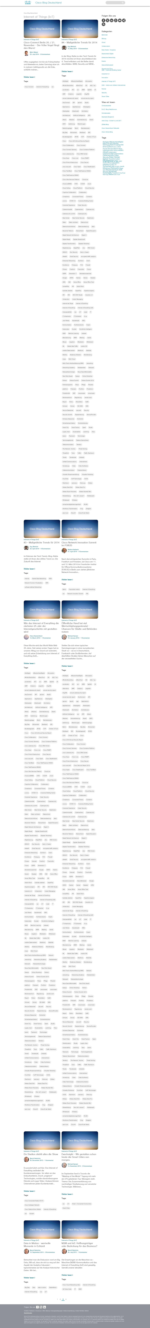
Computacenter (106, 105)
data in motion (42, 1287)
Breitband (82, 132)
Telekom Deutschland (82, 440)
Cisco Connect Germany (70, 149)
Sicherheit (80, 419)
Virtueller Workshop (87, 474)
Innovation (105, 77)
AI (95, 89)
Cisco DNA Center (82, 154)
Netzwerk (91, 367)
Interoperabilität (67, 312)
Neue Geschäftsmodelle (84, 372)
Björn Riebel (34, 52)
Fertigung (74, 265)
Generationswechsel (85, 273)
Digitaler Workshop (84, 243)
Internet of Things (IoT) (109, 81)
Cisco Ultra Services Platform (71, 179)
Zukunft (73, 513)
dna (84, 248)
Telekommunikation (68, 444)
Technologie (81, 436)
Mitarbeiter (81, 342)
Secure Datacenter (68, 410)
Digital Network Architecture (71, 235)
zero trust (65, 513)
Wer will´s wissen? (79, 496)
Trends (64, 457)
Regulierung (78, 397)
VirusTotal (65, 478)
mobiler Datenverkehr (69, 350)
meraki (89, 337)
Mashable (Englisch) (108, 117)
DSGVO (65, 252)
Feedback (32, 1310)
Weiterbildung (67, 496)
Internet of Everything (42, 87)
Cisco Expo (66, 158)
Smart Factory (75, 427)
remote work (88, 397)
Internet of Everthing (82, 303)
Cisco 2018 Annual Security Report (79, 141)
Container (89, 196)
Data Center (66, 218)
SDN (87, 406)
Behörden (105, 35)
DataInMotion (53, 1287)
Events (104, 61)
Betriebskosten (85, 128)
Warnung (82, 483)
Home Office (77, 282)
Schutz (72, 406)
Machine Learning (73, 333)
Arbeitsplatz (66, 111)
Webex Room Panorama (69, 491)
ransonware (91, 393)
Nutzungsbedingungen (56, 1310)
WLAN (86, 504)
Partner (65, 380)
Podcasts (73, 389)
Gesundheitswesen (107, 65)
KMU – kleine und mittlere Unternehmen (113, 85)
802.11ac (93, 85)
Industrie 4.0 (89, 295)
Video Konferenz (83, 466)
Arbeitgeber (86, 107)
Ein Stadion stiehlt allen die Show (41, 1154)
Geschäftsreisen (81, 881)
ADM (83, 89)
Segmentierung (79, 414)
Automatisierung (82, 119)
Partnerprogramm (67, 384)
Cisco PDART (85, 158)
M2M (64, 333)
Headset (93, 278)
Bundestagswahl (67, 137)
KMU (83, 320)
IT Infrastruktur (67, 316)
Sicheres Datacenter (68, 419)
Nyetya (77, 376)
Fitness (65, 269)
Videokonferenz (81, 470)
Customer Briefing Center (85, 201)
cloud (89, 184)
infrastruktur (66, 299)
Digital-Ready (66, 239)
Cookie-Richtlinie (80, 1310)
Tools (73, 453)
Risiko (71, 402)
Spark (84, 427)
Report (64, 402)
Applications (66, 107)
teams (64, 436)
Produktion (90, 389)
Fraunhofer (81, 269)
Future (89, 269)
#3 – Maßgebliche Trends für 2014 (41, 543)
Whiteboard (66, 500)
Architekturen (66, 115)
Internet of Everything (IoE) (85, 307)
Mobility (65, 355)
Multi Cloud (72, 359)
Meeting (82, 337)
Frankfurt (72, 269)
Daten (64, 222)
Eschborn (81, 260)
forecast (34, 861)
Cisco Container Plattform (87, 149)
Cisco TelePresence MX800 (70, 175)
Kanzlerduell (75, 320)
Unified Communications (69, 461)
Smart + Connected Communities (81, 1204)
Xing (81, 508)
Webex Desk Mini (68, 487)
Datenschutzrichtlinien (69, 226)
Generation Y (73, 273)
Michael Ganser (73, 636)
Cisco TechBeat (67, 171)
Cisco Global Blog (107, 132)
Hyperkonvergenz (89, 290)
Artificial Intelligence (79, 115)
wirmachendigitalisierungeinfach (72, 504)
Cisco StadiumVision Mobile (33, 1209)
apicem (80, 102)
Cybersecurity (90, 209)
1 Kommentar (46, 638)
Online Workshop (87, 376)
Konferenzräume (78, 325)
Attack (64, 119)
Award (91, 119)
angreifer (79, 94)
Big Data (65, 132)
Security (86, 410)
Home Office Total (89, 282)
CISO (76, 184)
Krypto (88, 325)
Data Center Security (78, 218)
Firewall (88, 265)
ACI (73, 89)
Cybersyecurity (82, 213)
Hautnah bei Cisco (107, 69)
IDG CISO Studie (77, 295)
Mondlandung (88, 355)
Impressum (39, 1310)
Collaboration (82, 192)
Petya (77, 384)
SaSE (87, 402)
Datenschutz (84, 222)
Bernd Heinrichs (35, 1158)
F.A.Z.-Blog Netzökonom (109, 109)
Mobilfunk (80, 350)
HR (73, 286)
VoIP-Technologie (76, 478)
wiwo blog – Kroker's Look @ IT (111, 120)
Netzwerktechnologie (69, 372)
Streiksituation (67, 1043)
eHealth (65, 256)
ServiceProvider (91, 414)
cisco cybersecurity (68, 154)
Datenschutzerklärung (68, 1310)
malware (84, 333)
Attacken (71, 119)
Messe (64, 342)
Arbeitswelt (75, 111)
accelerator (66, 89)
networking (90, 363)
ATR (89, 115)
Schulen (65, 406)
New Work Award (67, 376)
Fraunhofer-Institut (74, 589)
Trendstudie (72, 457)
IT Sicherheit (77, 316)
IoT (80, 312)
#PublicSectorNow (68, 85)
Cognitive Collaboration (69, 192)
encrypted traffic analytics (88, 256)
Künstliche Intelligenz (85, 329)
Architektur (85, 111)
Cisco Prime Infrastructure (70, 162)
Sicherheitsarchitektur (69, 423)
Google (65, 278)
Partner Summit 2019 (88, 380)
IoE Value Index (67, 1289)
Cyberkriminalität (67, 209)
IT (90, 312)
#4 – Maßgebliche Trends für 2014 (79, 43)
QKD (74, 393)
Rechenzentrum (67, 397)
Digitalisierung (67, 248)
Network (51, 955)
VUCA (86, 478)
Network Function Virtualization (34, 583)
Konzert (32, 1213)
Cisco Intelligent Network (32, 1205)
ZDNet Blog (105, 124)
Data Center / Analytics (109, 50)
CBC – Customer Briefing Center (111, 70)
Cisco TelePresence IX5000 (83, 171)
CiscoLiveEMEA (67, 184)
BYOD (76, 137)
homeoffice (66, 286)
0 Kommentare (45, 54)
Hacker (85, 278)
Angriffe (87, 94)
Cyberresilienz (79, 209)
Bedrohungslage (67, 128)
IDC (64, 295)
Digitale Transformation (69, 243)
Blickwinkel (73, 132)
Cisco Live (75, 158)
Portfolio (81, 389)
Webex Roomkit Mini (85, 491)
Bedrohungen (81, 124)
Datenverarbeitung (83, 226)
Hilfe (44, 1310)
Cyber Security (82, 205)
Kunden (74, 329)
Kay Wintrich (72, 46)
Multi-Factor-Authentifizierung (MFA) (73, 363)
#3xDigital (65, 81)
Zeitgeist (88, 508)
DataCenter (90, 218)
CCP (82, 137)
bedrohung (72, 124)
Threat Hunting (83, 449)
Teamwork (72, 436)
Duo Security (73, 252)
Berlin (76, 128)
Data (34, 1287)
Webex (90, 483)
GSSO (71, 278)
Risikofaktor (79, 402)
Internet (27, 578)
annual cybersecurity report (70, 98)
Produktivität (66, 393)
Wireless (74, 500)
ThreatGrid (66, 453)
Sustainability (76, 431)
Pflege (83, 384)
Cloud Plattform (77, 188)
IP (75, 1289)
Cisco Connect (29, 87)
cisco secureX (67, 166)
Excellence (66, 265)
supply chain (66, 431)
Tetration (79, 444)
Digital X (84, 235)
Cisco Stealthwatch (89, 166)
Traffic (79, 453)
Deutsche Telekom (68, 231)
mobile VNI (84, 346)
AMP (64, 94)
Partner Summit (74, 380)
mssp (64, 359)
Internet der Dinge (68, 303)
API (74, 102)
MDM (75, 337)
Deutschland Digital (107, 53)
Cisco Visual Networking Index (71, 1285)
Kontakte (26, 1310)
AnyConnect (66, 102)
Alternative (66, 688)
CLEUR (83, 184)
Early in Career (84, 252)
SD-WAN (80, 406)
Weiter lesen (29, 77)
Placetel (90, 384)
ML (63, 346)
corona (65, 201)
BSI (89, 132)
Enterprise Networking (69, 260)
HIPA (64, 282)
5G (86, 85)
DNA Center (91, 248)
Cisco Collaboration (68, 145)
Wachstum (66, 483)
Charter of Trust (91, 137)
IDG (69, 295)
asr (78, 714)
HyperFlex (78, 290)
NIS (87, 593)
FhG (81, 265)
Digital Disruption (91, 231)
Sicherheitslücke (83, 423)
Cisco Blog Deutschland (30, 13)
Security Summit (67, 414)
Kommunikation (67, 325)
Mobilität (88, 350)
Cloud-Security (89, 188)
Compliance (66, 196)
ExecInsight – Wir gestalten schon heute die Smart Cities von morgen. (79, 1157)
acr (78, 89)
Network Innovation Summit (75, 593)
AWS (64, 124)
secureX (78, 410)
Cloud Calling (66, 188)
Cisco (64, 141)
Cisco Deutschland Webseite (110, 128)
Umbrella (81, 457)
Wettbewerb (90, 496)
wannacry (74, 483)
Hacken (78, 278)
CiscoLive (85, 179)
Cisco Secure (84, 162)
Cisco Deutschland (36, 636)
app (77, 701)
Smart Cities (66, 1039)
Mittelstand (90, 342)
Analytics (70, 94)
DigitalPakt (77, 248)
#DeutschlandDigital (76, 81)
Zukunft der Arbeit (84, 513)
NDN (50, 578)
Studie (90, 427)
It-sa (85, 316)
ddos (93, 226)
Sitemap (48, 1310)
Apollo (86, 102)
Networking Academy (69, 367)
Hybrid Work (80, 286)
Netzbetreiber (82, 367)
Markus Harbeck (73, 549)
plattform (65, 389)
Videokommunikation (68, 470)
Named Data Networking (39, 578)
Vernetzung (66, 466)
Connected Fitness (77, 196)
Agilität (90, 89)
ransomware (81, 393)
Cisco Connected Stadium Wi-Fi (34, 1200)
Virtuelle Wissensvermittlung (71, 474)
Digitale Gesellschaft (79, 239)
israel (85, 312)
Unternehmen (83, 461)
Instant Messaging (77, 299)
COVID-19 (72, 201)
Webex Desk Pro (80, 487)
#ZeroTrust (79, 85)
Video (74, 466)
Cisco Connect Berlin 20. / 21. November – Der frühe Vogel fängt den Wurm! (41, 45)
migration (72, 342)
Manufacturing (67, 337)
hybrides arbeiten (67, 290)
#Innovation (89, 81)
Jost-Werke (66, 320)
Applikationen (76, 107)
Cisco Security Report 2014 (82, 765)
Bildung (104, 38)
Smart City (66, 427)
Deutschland (79, 231)
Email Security (74, 256)
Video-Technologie (68, 1082)
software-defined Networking (33, 587)
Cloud (103, 42)
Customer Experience (69, 205)
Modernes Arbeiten (75, 355)
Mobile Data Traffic (72, 346)
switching (86, 431)
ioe (52, 87)
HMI (69, 282)
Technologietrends (68, 440)
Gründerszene (106, 113)
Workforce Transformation (70, 508)
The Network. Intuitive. (69, 449)
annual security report (87, 98)
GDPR (64, 273)
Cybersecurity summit (69, 213)
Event (88, 260)
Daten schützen (73, 222)
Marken (87, 1310)
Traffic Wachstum (89, 453)
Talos (93, 431)
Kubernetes (66, 329)
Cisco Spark (77, 166)
